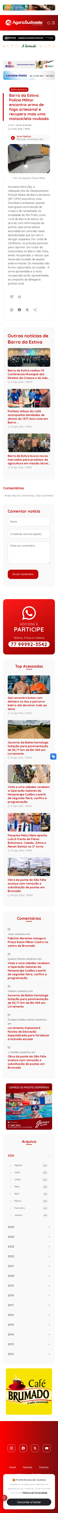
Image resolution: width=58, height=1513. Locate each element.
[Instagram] (11, 1448)
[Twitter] (35, 1448)
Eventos (44, 1467)
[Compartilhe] (35, 309)
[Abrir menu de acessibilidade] (4, 1498)
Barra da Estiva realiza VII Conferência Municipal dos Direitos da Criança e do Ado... (28, 374)
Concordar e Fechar (29, 1502)
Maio (30, 1186)
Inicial (12, 1467)
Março (30, 1200)
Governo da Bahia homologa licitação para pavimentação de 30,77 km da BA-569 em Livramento (28, 748)
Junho (30, 1179)
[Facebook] (19, 309)
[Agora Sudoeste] (24, 22)
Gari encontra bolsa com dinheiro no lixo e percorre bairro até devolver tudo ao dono (27, 703)
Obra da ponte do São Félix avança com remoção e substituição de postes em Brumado (27, 885)
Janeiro (30, 1215)
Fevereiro (30, 1207)
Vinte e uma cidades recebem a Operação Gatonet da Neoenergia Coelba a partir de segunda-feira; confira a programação (29, 794)
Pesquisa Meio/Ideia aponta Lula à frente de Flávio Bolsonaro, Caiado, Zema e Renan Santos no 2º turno (27, 840)
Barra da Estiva (19, 89)
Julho (30, 1172)
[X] (27, 309)
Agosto (30, 1165)
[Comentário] (12, 296)
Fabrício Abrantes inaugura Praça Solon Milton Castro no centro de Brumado (28, 942)
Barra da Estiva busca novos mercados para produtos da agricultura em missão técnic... (29, 459)
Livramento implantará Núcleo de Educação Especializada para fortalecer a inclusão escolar (28, 1033)
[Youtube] (47, 1448)
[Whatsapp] (12, 309)
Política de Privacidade (34, 1492)
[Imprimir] (19, 296)
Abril (30, 1193)
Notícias (27, 1467)
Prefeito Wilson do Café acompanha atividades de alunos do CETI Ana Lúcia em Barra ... (28, 416)
